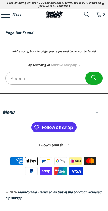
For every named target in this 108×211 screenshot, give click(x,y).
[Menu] (2, 14)
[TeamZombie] (54, 14)
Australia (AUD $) (50, 145)
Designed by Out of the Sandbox (62, 192)
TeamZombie (27, 192)
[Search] (86, 14)
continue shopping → (66, 65)
